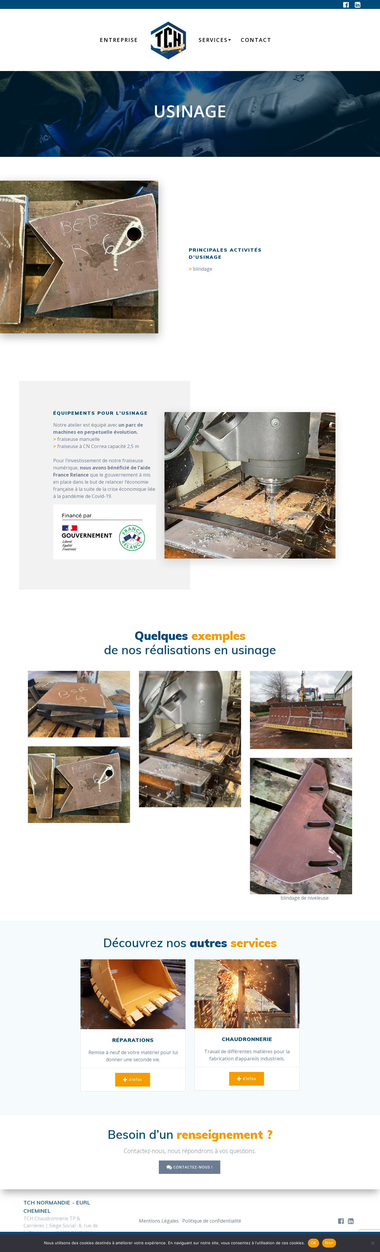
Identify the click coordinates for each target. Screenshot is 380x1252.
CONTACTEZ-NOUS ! (193, 1167)
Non (329, 1242)
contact (256, 39)
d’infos (135, 1079)
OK (313, 1242)
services (213, 39)
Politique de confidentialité (211, 1221)
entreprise (119, 39)
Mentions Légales (159, 1221)
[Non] (373, 1243)
